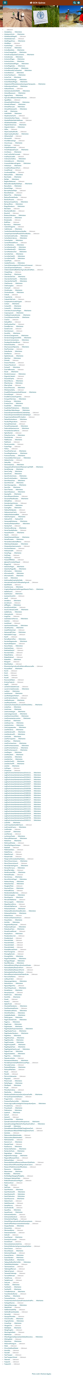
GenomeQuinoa (9, 465)
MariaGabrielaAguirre (11, 866)
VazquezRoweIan (9, 1317)
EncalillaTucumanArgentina (12, 397)
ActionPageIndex (9, 66)
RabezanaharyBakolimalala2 (13, 1138)
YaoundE (7, 1353)
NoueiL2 (7, 1002)
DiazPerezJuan (9, 349)
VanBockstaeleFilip (10, 1310)
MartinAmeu (8, 877)
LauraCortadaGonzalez (11, 689)
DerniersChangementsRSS (12, 338)
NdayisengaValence (10, 981)
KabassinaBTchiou (10, 632)
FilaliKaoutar (8, 440)
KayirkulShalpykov (10, 644)
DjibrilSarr (7, 358)
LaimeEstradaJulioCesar (11, 687)
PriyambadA (8, 1108)
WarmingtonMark (9, 1332)
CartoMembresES (10, 249)
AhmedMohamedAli (10, 109)
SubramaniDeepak (10, 1253)
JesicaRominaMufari (10, 607)
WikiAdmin (18, 32)
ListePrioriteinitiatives (11, 748)
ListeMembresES (9, 734)
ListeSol (6, 766)
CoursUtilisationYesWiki (11, 317)
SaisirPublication (9, 1196)
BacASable (7, 177)
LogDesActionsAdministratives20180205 (17, 795)
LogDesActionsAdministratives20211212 (17, 805)
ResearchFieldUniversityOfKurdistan (15, 1167)
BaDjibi (6, 179)
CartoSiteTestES (9, 256)
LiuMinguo (7, 768)
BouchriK (7, 213)
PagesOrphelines (9, 1054)
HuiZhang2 (7, 558)
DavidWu (7, 333)
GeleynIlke (7, 462)
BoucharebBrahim (10, 211)
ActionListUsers (9, 61)
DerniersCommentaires (11, 340)
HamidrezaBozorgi (10, 528)
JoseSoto (7, 621)
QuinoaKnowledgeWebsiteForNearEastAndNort (19, 1124)
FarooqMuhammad (10, 424)
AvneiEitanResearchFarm (12, 168)
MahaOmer (7, 841)
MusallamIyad (8, 938)
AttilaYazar (7, 166)
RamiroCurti (8, 1142)
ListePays (7, 741)
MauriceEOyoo (8, 888)
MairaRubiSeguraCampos (12, 845)
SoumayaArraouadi (10, 1240)
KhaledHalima (8, 655)
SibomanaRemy (9, 1230)
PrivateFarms (8, 1106)
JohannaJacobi (8, 614)
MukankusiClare (9, 929)
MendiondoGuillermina (11, 893)
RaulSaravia (8, 1147)
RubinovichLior (9, 1183)
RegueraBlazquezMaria (11, 1158)
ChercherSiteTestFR (10, 281)
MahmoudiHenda (9, 843)
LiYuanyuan (7, 771)
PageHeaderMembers (11, 1033)
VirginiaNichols (9, 1321)
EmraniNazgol (8, 394)
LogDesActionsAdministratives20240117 (17, 816)
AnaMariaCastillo (9, 157)
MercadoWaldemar (10, 900)
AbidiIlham (7, 43)
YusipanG (7, 1362)
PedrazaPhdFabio (9, 1070)
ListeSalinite (8, 757)
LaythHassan (8, 693)
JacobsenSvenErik (9, 596)
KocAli (6, 671)
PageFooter (8, 1024)
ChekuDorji (7, 274)
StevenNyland (8, 1251)
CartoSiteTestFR (9, 258)
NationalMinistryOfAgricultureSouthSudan (17, 965)
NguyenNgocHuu (9, 986)
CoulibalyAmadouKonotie (12, 315)
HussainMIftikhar (9, 560)
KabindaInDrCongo (10, 635)
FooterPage (8, 447)
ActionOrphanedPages (11, 64)
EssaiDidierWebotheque (12, 410)
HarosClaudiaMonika (10, 530)
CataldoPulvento (9, 263)
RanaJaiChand (8, 1144)
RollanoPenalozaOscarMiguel (13, 1181)
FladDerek (7, 442)
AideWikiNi (8, 113)
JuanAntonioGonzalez (11, 626)
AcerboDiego (8, 46)
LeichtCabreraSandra (11, 698)
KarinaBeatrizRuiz (10, 639)
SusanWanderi (8, 1258)
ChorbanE (7, 288)
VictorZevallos (8, 1319)
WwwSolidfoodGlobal (11, 1348)
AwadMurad (8, 170)
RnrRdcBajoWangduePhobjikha (14, 1176)
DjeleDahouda (8, 356)
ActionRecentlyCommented (13, 70)
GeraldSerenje (8, 469)
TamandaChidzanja (10, 1273)
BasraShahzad (8, 193)
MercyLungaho (9, 902)
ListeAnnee (7, 709)
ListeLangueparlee (10, 727)
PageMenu (7, 1036)
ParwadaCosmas (9, 1065)
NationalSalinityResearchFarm (13, 968)
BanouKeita (7, 186)
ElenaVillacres (8, 381)
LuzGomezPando (9, 836)
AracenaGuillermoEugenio (12, 163)
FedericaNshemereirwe (11, 428)
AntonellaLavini (9, 161)
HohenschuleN (8, 551)
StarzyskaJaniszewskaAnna (13, 1244)
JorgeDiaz (7, 616)
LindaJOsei (7, 707)
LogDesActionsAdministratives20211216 (17, 807)
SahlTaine (7, 1187)
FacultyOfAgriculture (10, 422)
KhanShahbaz (8, 664)
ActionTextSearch (9, 75)
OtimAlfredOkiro (9, 1013)
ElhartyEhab (8, 385)
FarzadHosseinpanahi (11, 426)
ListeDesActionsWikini (11, 716)
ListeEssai (7, 721)
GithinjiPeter (8, 501)
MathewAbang (9, 882)
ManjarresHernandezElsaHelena (14, 859)
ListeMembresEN (9, 732)
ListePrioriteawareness (11, 746)
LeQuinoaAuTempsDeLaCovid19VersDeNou (18, 705)
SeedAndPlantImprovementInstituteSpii (16, 1224)
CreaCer (7, 320)
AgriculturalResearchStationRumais (15, 98)
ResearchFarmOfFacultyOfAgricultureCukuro (18, 1165)
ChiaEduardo (8, 283)
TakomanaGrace (9, 1267)
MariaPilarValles (9, 870)
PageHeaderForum (10, 1031)
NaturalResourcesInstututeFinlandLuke (16, 974)
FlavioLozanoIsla (9, 444)
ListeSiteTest (8, 759)
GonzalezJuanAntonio (11, 503)
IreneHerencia (8, 587)
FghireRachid (8, 433)
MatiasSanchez (9, 884)
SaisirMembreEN (9, 1192)
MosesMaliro (8, 920)
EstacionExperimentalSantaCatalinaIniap (17, 413)
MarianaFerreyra (9, 868)
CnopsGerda (8, 297)
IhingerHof (7, 564)
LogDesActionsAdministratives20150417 (17, 780)
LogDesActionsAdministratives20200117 (17, 800)
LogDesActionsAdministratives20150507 (17, 784)
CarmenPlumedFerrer (11, 243)
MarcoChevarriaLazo (10, 861)
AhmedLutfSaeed (9, 104)
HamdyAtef (8, 526)
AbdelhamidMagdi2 (10, 36)
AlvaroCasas (8, 143)
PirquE (6, 1088)
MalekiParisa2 (8, 854)
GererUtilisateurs (9, 492)
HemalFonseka (9, 539)
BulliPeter (7, 222)
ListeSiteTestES (9, 761)
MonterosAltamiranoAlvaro (12, 918)
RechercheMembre (10, 1149)
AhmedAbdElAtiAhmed (11, 102)
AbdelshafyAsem (9, 39)
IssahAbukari (8, 594)
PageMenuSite (8, 1040)
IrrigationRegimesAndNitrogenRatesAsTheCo (18, 589)
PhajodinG (7, 1079)
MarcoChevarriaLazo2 (11, 863)
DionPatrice (8, 354)
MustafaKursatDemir (10, 950)
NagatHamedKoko (10, 959)
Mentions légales (46, 1374)
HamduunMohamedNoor (12, 524)
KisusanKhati (8, 669)
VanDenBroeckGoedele (11, 1312)
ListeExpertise (8, 723)
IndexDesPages (9, 567)
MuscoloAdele (8, 940)
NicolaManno (8, 990)
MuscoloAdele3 (9, 945)
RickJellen (7, 1174)
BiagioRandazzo (9, 206)
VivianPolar (7, 1323)
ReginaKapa (8, 1153)
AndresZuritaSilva (10, 159)
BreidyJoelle (8, 220)
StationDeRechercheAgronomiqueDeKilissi (17, 1246)
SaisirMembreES (9, 1194)
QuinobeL (7, 1133)
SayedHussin (8, 1212)
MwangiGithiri (8, 956)
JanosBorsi (7, 601)
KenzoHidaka (8, 646)
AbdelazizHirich (9, 34)
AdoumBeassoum (9, 93)
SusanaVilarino (9, 1255)
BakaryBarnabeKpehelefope (13, 184)
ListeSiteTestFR (9, 764)
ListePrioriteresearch (10, 750)
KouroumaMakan (9, 680)
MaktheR (7, 848)
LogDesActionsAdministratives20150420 (17, 782)
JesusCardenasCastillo (11, 610)
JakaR (6, 598)
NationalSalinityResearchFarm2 (14, 970)
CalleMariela (8, 229)
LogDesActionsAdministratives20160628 (17, 791)
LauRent (7, 691)
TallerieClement (9, 1271)
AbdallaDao (8, 32)
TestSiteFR (7, 1289)
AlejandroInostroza (10, 125)
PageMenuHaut (9, 1038)
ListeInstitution (9, 725)
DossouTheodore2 (10, 365)
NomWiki (7, 997)
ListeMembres (8, 730)
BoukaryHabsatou (10, 215)
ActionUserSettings (10, 80)
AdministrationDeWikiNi (12, 91)
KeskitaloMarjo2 (9, 650)
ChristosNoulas (9, 292)
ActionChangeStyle (10, 52)
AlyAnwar (7, 145)
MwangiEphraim (9, 954)
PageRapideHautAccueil (12, 1049)
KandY (6, 637)
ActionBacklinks (9, 50)
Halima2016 (8, 519)
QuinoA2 (7, 1117)
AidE (5, 111)
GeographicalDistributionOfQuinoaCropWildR (18, 467)
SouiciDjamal (8, 1237)
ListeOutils (7, 737)
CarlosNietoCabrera (10, 238)
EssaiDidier (7, 406)
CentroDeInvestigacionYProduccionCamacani (18, 265)
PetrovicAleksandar (10, 1076)
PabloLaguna (8, 1017)
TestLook (7, 1283)
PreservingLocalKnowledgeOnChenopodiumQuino (20, 1104)
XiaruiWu (7, 1351)
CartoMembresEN (10, 247)
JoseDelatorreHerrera (11, 619)
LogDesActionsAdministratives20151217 (17, 786)
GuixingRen (7, 508)
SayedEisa (7, 1210)
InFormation (8, 571)
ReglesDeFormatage (10, 1156)
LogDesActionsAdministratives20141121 (17, 773)
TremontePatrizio (9, 1298)
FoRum (6, 449)
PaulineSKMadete (9, 1067)
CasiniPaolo (7, 261)
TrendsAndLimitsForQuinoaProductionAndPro (18, 1301)
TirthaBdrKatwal (9, 1292)
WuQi (6, 1346)
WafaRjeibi (7, 1328)
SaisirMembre (8, 1190)
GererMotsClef (8, 483)
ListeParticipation (9, 739)
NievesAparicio (9, 993)
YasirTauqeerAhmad (10, 1357)
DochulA (7, 360)
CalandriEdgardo (9, 227)
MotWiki (7, 922)
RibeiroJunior (8, 1172)
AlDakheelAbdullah (10, 123)
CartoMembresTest (10, 252)
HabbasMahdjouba (10, 510)
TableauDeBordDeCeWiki (12, 1262)
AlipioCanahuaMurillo (11, 132)
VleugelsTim (8, 1326)
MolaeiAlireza (8, 916)
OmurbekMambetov (10, 1006)
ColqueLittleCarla (9, 299)
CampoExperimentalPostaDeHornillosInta (17, 234)
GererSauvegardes (10, 485)
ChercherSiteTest (9, 277)
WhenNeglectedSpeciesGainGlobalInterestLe (18, 1337)
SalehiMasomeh (9, 1203)
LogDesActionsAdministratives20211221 (17, 809)
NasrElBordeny (9, 963)
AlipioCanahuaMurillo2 (11, 134)
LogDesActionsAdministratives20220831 (17, 811)
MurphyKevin (8, 934)
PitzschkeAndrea (9, 1090)
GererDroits (8, 474)
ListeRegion (8, 752)
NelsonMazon (8, 983)
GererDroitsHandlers (10, 478)
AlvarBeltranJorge (10, 141)
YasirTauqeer (8, 1355)
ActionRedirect (9, 73)
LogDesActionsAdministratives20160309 (17, 789)
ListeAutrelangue (9, 712)
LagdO (6, 684)
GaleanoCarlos (8, 460)
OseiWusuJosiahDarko (11, 1008)
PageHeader (8, 1027)
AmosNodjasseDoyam (11, 150)
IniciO (6, 578)
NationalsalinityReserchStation (14, 972)
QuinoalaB (7, 1126)
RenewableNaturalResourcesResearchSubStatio (19, 1162)
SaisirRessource (9, 1199)
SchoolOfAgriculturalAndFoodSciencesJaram (18, 1221)
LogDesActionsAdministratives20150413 (17, 777)
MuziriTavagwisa (9, 952)
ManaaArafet (8, 857)
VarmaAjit (7, 1314)
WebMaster (8, 1335)
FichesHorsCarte (9, 435)
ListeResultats (8, 755)
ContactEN (7, 306)
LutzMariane (8, 834)
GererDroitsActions (10, 476)
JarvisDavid (7, 603)
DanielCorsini (8, 329)
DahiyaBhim (8, 322)
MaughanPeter (9, 886)
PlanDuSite (7, 1092)
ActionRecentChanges (11, 68)
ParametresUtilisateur (11, 1061)
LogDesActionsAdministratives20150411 (17, 775)
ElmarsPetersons (9, 388)
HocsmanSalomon (9, 548)
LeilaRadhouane (9, 700)
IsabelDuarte (8, 592)
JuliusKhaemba (8, 628)
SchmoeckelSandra (10, 1215)
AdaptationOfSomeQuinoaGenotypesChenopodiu (19, 84)
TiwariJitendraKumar (10, 1294)
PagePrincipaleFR (9, 1045)
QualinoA (7, 1113)
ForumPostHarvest (10, 451)
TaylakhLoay (8, 1278)
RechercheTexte (9, 1151)
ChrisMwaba (8, 290)
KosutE (6, 678)
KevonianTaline (9, 653)
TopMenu (7, 1296)
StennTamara (8, 1249)
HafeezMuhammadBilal (11, 515)
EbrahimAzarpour (10, 374)
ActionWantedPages (10, 82)
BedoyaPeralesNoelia (11, 197)
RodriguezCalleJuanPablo (12, 1178)
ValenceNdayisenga (10, 1305)
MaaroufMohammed (10, 838)
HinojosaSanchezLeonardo (12, 546)
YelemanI (7, 1360)
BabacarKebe (8, 175)
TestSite (6, 1285)
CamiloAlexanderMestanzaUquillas (15, 231)
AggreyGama (8, 95)
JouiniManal (7, 623)
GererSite (7, 487)
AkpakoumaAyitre (10, 116)
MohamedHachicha (10, 913)
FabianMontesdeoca (10, 419)
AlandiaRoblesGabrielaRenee (13, 120)
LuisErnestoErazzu (10, 827)
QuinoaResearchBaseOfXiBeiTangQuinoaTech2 (19, 1131)
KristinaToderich (9, 682)
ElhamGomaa (8, 383)
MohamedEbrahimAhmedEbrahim (15, 911)
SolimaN (7, 1235)
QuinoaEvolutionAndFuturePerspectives (16, 1122)
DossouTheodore (9, 363)
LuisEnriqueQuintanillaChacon (13, 825)
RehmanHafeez (9, 1160)
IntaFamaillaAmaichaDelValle (13, 580)
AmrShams (7, 152)
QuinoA (6, 1115)
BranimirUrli (8, 218)
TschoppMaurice (9, 1303)
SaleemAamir (8, 1201)
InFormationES (8, 576)
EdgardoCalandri (9, 376)
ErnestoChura (8, 403)
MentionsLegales (9, 895)
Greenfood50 (8, 505)
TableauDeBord (9, 1260)
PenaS (6, 1072)
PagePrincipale (9, 1042)
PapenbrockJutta (9, 1058)
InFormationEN (9, 573)
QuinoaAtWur (8, 1119)
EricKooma (7, 401)
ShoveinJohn (8, 1228)
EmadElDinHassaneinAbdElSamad (15, 392)
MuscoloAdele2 (9, 943)
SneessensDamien (10, 1233)
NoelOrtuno (8, 995)
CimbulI (6, 295)
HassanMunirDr (9, 533)
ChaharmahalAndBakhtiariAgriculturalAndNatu (19, 270)
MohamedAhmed (9, 909)
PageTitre (7, 1056)
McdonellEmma (9, 891)
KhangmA (7, 662)
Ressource (7, 1169)
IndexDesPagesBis (10, 569)
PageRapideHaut (9, 1047)
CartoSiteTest (8, 254)
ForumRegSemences (10, 453)
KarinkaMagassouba (10, 641)
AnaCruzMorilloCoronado (12, 154)
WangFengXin (8, 1330)
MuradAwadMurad (10, 931)
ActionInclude (8, 57)
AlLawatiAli (8, 138)
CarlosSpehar (8, 240)
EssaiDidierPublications (11, 408)
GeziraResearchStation (11, 496)
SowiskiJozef (8, 1242)
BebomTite (7, 195)
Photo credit (36, 1374)
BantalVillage (8, 188)
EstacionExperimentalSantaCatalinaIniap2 (17, 415)
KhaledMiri (7, 660)
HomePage (7, 553)
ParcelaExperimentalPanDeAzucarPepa (16, 1063)
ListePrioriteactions (10, 743)
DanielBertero (8, 326)
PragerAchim (8, 1099)
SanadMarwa (8, 1206)
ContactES (7, 308)
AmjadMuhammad (10, 147)
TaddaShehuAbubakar (11, 1264)
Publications (8, 1110)
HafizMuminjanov (9, 517)
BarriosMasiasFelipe (10, 191)
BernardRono (8, 204)
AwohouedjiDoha (9, 172)
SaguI (6, 1185)
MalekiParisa (8, 852)
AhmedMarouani (9, 107)
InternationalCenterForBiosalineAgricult (16, 582)
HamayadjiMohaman (10, 521)
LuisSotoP (7, 832)
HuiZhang (7, 555)
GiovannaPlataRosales (11, 499)
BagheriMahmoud (9, 181)
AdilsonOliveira (9, 89)
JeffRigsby (7, 605)
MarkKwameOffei (9, 872)
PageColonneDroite (10, 1020)
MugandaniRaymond (10, 925)
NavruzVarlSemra (9, 977)
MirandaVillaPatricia (10, 906)
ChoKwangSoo (9, 286)
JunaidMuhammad (10, 630)
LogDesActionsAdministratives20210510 (17, 802)
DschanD (7, 367)
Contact (6, 304)
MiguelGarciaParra (10, 904)
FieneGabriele (8, 437)
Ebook (6, 372)
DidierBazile (8, 351)
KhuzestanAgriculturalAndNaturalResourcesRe (19, 666)
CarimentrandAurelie (11, 236)
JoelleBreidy (8, 612)
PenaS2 (6, 1074)
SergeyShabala (9, 1226)
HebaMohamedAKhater (11, 537)
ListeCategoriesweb (10, 714)
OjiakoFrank (8, 1004)
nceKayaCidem (9, 979)
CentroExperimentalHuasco (13, 268)
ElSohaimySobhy (9, 390)
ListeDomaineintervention (12, 718)
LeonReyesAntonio (10, 703)
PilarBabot (7, 1085)
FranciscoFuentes (9, 456)
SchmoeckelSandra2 (10, 1217)
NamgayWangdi (9, 961)
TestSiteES (7, 1287)
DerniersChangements (11, 336)
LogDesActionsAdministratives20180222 (17, 798)
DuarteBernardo (9, 370)
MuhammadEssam (10, 927)
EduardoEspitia (9, 379)
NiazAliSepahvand (10, 988)
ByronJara (7, 225)
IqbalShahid (8, 585)
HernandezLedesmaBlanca (12, 542)
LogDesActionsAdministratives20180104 (17, 793)
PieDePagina (8, 1083)
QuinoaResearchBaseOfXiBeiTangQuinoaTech (18, 1128)
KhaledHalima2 (9, 657)
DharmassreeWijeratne (11, 347)
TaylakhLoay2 (8, 1280)
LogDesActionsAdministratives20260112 (17, 820)
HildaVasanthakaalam (11, 544)
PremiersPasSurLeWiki (11, 1101)
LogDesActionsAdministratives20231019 (17, 814)
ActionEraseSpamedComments (14, 55)
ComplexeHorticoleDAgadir (13, 302)
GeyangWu (7, 494)
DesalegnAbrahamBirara (12, 342)
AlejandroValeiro (9, 127)
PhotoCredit (8, 1081)
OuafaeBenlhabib (9, 1015)
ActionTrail (7, 77)
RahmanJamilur (9, 1140)
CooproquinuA (8, 313)
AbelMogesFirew (9, 41)
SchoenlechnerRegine (11, 1219)
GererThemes (8, 490)
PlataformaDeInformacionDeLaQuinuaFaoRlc (18, 1095)
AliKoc (6, 129)
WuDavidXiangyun (10, 1344)
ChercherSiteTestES (10, 279)
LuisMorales (8, 829)
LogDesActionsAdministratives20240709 (17, 818)
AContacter (8, 48)
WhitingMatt (8, 1339)
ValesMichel (8, 1307)
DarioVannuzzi (8, 331)
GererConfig (8, 471)
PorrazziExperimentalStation (13, 1097)
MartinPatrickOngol (10, 879)
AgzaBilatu (7, 100)
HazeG (6, 535)
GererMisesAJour (9, 481)
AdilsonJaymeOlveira (10, 86)
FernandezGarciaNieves (11, 431)
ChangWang (8, 272)
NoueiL (6, 999)
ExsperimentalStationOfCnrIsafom (15, 417)
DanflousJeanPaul (9, 324)
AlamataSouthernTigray (11, 118)
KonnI (6, 673)
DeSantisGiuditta (9, 345)
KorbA (6, 675)
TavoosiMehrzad (9, 1276)
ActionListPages (9, 59)
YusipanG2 (7, 1364)
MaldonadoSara (9, 850)
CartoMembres (9, 245)
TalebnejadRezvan (10, 1269)
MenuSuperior (8, 897)
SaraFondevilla (9, 1208)
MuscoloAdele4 (9, 947)
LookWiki (7, 823)
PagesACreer (8, 1051)
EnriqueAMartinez (10, 399)
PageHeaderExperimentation (13, 1029)
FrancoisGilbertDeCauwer (12, 458)
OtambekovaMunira (10, 1011)
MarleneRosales (9, 875)
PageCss (7, 1022)
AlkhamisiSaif (8, 136)
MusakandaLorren (10, 936)
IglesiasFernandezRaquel (12, 562)
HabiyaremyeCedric (10, 512)
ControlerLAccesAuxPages (12, 311)
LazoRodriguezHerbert (11, 696)
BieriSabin (7, 209)
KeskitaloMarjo (9, 648)
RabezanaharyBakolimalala (12, 1135)
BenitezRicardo (9, 200)
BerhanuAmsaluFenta (11, 202)
